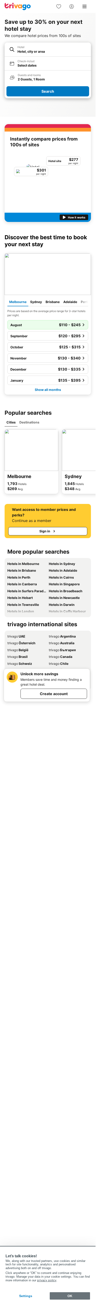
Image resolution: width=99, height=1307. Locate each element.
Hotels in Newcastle (64, 598)
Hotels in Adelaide (63, 570)
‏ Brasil (17, 657)
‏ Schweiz (19, 664)
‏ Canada (60, 657)
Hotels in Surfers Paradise (27, 591)
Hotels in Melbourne (23, 564)
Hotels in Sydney (62, 564)
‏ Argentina (62, 636)
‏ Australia (61, 643)
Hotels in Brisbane (21, 570)
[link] (58, 6)
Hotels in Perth (18, 577)
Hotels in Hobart (20, 598)
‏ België (17, 650)
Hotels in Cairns (61, 577)
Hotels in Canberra (22, 584)
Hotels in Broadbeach (65, 591)
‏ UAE (16, 636)
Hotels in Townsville (23, 605)
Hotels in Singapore (64, 584)
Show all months (48, 390)
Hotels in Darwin (62, 605)
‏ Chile (58, 664)
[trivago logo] (18, 6)
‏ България (62, 650)
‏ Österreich (21, 643)
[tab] (17, 302)
